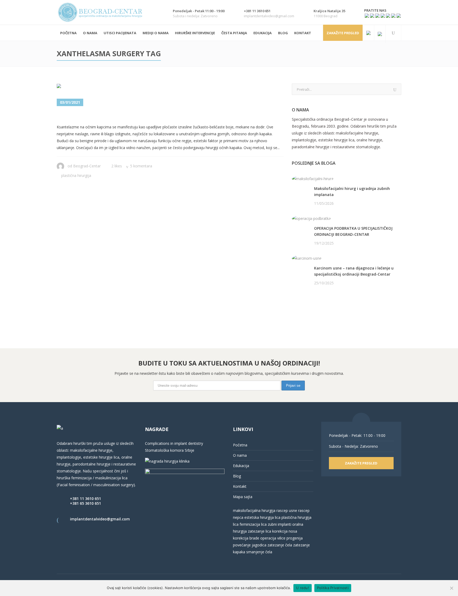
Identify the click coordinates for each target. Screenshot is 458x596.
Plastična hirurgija (76, 175)
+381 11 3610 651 (85, 498)
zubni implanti (279, 524)
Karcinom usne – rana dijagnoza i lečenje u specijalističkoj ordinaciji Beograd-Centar (354, 271)
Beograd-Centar (87, 165)
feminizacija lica (253, 524)
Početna (240, 444)
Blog (237, 475)
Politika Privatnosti (333, 588)
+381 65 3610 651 (85, 503)
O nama (240, 455)
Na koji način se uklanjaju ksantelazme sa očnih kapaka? (159, 115)
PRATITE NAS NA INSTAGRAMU (319, 310)
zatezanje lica (259, 531)
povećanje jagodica (249, 544)
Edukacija (241, 465)
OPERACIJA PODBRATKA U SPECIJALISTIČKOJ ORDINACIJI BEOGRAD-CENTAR (353, 231)
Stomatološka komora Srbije (169, 450)
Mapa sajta (242, 496)
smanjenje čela (259, 551)
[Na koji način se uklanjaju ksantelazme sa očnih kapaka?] (85, 87)
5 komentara (141, 165)
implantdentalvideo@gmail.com (100, 518)
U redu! (302, 588)
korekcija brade (246, 538)
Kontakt (239, 486)
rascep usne (286, 510)
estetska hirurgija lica (262, 517)
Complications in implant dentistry (174, 443)
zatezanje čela (279, 544)
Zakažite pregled (343, 33)
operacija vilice (272, 538)
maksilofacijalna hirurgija (254, 510)
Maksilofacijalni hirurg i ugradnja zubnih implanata (352, 191)
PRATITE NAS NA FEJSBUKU (316, 303)
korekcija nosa (284, 531)
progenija (295, 538)
